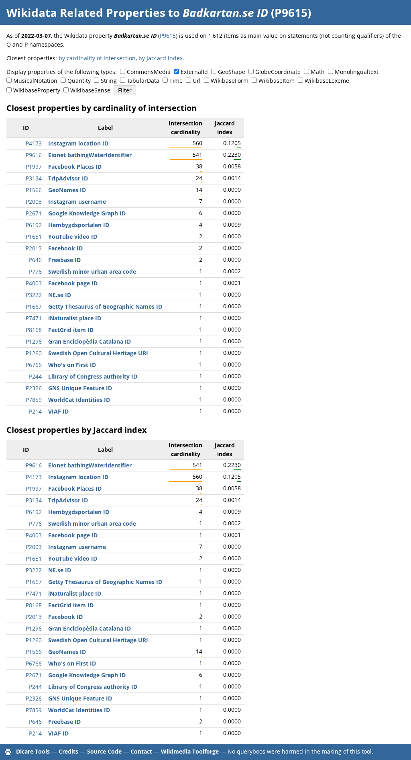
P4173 (34, 143)
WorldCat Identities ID (79, 400)
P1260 (34, 353)
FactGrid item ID (71, 330)
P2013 (34, 248)
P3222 (34, 295)
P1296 (34, 341)
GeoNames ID (67, 190)
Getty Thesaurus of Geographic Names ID (105, 306)
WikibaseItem (276, 80)
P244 (35, 376)
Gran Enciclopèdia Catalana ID (89, 341)
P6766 (34, 365)
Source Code (104, 751)
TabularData (143, 80)
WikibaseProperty (36, 90)
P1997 (34, 166)
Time (176, 80)
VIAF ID (58, 411)
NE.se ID (59, 295)
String (109, 80)
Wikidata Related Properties (85, 12)
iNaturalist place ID (74, 318)
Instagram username (77, 201)
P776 (35, 271)
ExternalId (194, 72)
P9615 (168, 35)
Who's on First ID (72, 365)
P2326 (34, 388)
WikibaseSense (90, 90)
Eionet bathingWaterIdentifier (90, 155)
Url (197, 80)
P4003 (34, 283)
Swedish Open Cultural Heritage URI (98, 353)
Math (318, 72)
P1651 (34, 236)
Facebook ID (65, 248)
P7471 (34, 318)
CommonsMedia (149, 72)
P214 (35, 411)
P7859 (34, 400)
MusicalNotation (35, 80)
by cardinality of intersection (97, 58)
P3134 (34, 178)
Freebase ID (64, 260)
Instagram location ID (78, 143)
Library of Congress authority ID (92, 376)
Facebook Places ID (75, 166)
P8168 (34, 330)
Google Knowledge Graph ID (87, 213)
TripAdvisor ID (68, 178)
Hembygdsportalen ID (78, 225)
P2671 (34, 213)
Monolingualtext (356, 72)
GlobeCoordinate (278, 72)
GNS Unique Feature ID (80, 388)
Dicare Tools (33, 751)
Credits (68, 751)
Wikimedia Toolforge (190, 751)
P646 (35, 260)
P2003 (34, 201)
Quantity (79, 80)
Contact (141, 751)
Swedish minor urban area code (92, 271)
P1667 (34, 306)
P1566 (34, 190)
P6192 (34, 225)
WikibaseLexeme (327, 80)
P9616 (34, 155)
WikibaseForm (229, 80)
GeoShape (231, 72)
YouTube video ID (72, 236)
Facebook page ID (73, 283)
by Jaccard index (160, 58)
